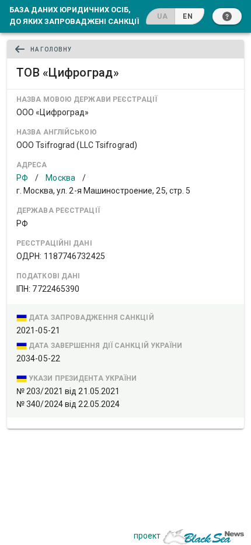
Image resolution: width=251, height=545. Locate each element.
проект (147, 535)
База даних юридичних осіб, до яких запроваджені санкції (74, 15)
